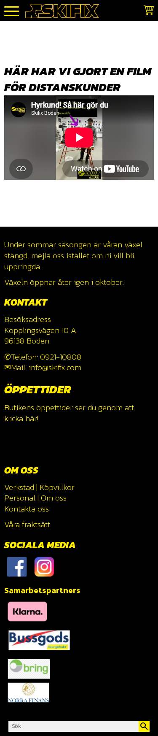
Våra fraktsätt (27, 524)
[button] (11, 11)
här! (31, 418)
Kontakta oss (26, 509)
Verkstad (19, 487)
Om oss (54, 498)
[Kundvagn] (147, 11)
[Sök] (144, 726)
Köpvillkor (57, 487)
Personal (19, 498)
